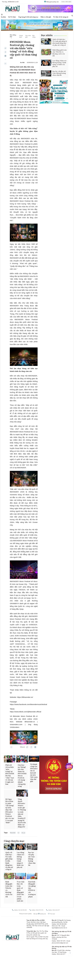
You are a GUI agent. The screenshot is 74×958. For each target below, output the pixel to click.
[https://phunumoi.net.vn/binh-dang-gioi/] (5, 63)
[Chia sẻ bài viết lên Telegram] (5, 55)
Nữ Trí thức (12, 17)
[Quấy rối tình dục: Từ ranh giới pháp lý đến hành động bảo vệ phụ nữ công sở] (46, 41)
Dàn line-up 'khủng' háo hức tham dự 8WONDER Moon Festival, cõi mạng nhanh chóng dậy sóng (22, 775)
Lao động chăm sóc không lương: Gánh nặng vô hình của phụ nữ (59, 63)
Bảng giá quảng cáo (52, 1)
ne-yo (23, 832)
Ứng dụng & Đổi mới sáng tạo (28, 17)
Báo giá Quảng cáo (40, 914)
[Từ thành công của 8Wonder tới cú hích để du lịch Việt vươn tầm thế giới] (34, 759)
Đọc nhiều (47, 35)
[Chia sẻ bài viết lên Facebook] (5, 52)
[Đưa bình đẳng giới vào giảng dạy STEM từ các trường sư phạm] (32, 876)
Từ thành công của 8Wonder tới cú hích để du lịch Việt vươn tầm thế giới (34, 772)
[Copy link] (5, 48)
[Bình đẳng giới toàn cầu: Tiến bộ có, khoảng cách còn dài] (46, 52)
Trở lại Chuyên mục (11, 747)
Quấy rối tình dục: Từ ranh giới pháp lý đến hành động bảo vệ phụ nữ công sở (59, 42)
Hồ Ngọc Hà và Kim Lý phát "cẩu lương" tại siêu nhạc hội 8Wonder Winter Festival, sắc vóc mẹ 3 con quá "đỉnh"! (9, 811)
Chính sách (21, 36)
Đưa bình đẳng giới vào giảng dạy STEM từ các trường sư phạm (32, 889)
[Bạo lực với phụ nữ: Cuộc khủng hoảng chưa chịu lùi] (46, 73)
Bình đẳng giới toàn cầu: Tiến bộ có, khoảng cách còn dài (59, 53)
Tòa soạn (52, 914)
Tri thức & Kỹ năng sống (61, 17)
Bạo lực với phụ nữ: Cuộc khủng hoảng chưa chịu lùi (59, 73)
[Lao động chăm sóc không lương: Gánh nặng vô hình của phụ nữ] (46, 63)
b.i (18, 832)
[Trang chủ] (2, 14)
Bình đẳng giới (13, 35)
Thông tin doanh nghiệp (25, 913)
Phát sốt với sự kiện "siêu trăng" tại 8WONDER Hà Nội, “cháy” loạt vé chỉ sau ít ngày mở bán (9, 774)
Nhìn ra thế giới (45, 17)
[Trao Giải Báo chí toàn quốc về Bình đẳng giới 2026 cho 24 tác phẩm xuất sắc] (20, 876)
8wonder (13, 832)
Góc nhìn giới (28, 36)
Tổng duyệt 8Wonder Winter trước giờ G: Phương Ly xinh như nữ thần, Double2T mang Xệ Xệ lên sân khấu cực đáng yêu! (22, 813)
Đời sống (33, 36)
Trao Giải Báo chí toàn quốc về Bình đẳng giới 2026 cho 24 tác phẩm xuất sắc (20, 891)
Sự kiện (3, 17)
